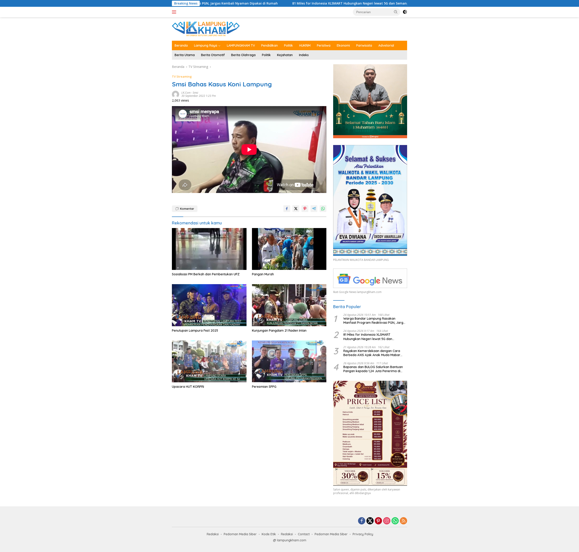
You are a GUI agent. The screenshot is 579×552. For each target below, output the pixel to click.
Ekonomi (343, 45)
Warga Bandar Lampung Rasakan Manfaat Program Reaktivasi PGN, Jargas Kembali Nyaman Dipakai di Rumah (375, 320)
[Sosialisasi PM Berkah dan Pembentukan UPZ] (209, 249)
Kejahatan (285, 55)
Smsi (195, 93)
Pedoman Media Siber (240, 534)
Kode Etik (269, 534)
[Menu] (175, 12)
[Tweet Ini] (295, 208)
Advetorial (386, 45)
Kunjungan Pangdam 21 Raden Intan (279, 330)
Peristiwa (323, 45)
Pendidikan (269, 45)
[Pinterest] (378, 521)
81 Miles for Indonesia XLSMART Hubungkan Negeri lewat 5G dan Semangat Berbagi (311, 3)
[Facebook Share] (286, 208)
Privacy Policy (363, 534)
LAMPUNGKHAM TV (241, 45)
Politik (288, 45)
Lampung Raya (205, 45)
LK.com (185, 93)
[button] (395, 11)
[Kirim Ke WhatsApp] (323, 208)
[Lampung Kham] (206, 28)
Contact (304, 534)
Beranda (181, 45)
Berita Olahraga (243, 55)
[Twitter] (370, 521)
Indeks (304, 55)
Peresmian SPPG (264, 387)
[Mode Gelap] (405, 12)
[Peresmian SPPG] (289, 361)
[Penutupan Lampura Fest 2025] (209, 305)
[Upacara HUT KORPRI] (209, 361)
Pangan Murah (263, 274)
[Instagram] (386, 521)
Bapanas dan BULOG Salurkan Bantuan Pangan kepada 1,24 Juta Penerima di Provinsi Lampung (373, 369)
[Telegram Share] (314, 208)
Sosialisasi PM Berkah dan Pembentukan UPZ (206, 274)
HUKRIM (305, 45)
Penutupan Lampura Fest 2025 (195, 330)
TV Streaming (182, 76)
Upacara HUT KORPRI (188, 387)
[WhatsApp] (395, 521)
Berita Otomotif (213, 55)
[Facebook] (361, 521)
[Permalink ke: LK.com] (175, 94)
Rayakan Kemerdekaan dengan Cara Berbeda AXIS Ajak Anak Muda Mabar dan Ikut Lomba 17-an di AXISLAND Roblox (375, 353)
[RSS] (403, 521)
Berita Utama (185, 55)
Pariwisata (364, 45)
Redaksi (213, 534)
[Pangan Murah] (289, 249)
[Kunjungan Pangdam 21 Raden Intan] (289, 305)
